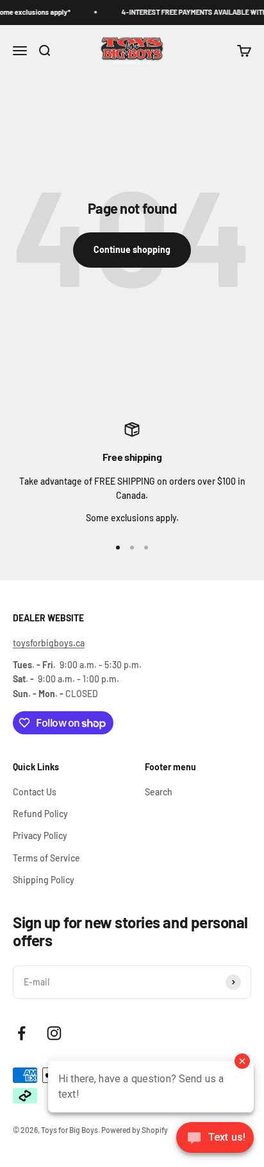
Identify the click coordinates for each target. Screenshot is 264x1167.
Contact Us (34, 791)
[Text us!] (215, 1138)
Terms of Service (46, 857)
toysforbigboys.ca (49, 642)
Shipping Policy (43, 879)
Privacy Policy (40, 835)
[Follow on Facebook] (21, 1033)
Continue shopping (132, 249)
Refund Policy (40, 813)
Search (158, 791)
